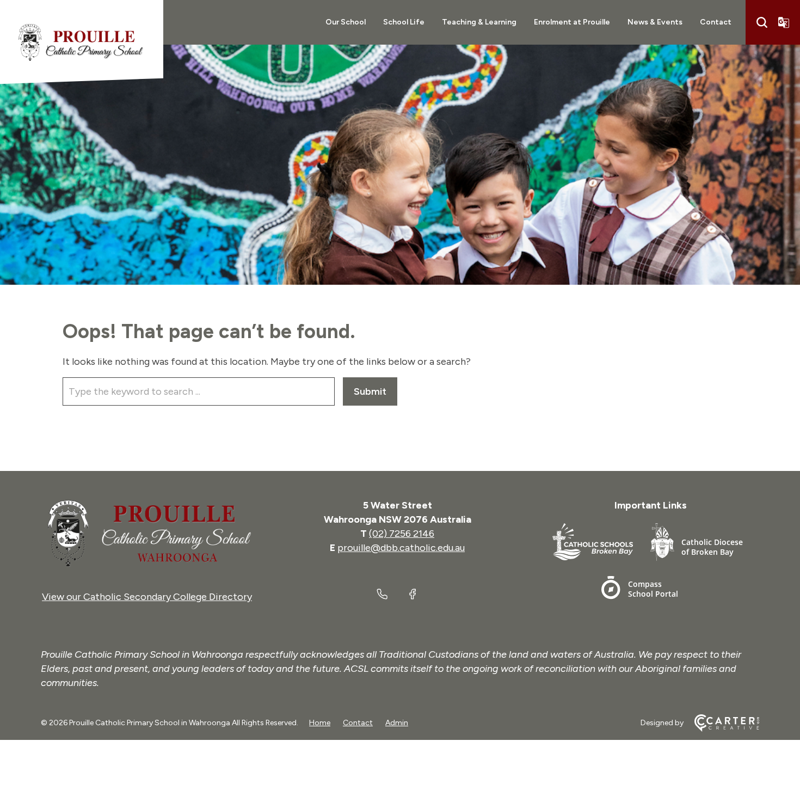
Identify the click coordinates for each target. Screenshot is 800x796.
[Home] (147, 533)
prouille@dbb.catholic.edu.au (401, 548)
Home (319, 722)
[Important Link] (601, 544)
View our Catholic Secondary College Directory (147, 597)
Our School (345, 22)
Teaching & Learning (479, 22)
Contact (715, 22)
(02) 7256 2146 (401, 534)
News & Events (654, 22)
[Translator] (784, 22)
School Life (403, 22)
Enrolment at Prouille (572, 22)
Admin (396, 722)
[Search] (762, 22)
